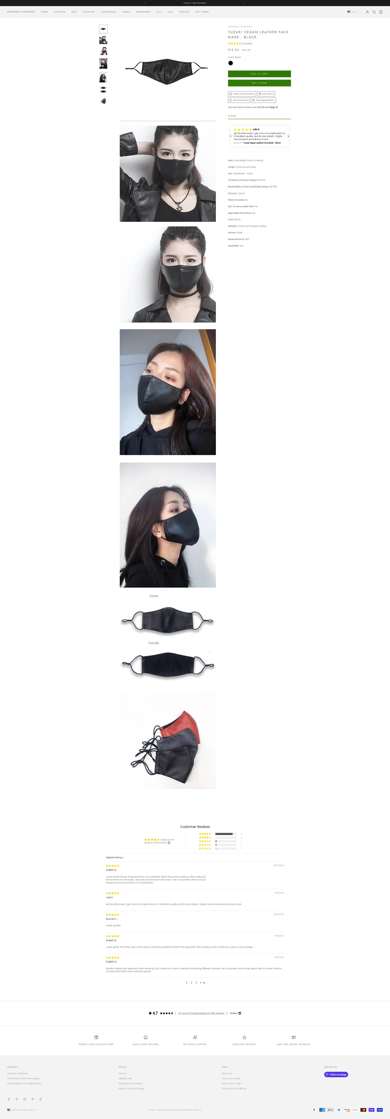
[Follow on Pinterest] (32, 1099)
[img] (112, 865)
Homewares (143, 12)
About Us (227, 1073)
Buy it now (259, 83)
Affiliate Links (125, 1078)
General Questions (17, 1073)
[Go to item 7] (103, 100)
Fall (159, 12)
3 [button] (196, 982)
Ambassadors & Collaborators (24, 1083)
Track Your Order (231, 1078)
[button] (235, 43)
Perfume (184, 12)
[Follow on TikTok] (40, 1099)
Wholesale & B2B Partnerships (23, 1078)
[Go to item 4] (103, 63)
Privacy (123, 1073)
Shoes (126, 12)
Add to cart (259, 73)
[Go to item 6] (103, 89)
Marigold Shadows (240, 26)
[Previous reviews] (231, 136)
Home (44, 12)
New (74, 12)
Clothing (60, 12)
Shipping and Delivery (130, 1083)
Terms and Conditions (234, 1088)
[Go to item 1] (103, 29)
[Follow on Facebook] (8, 1099)
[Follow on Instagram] (24, 1099)
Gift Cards (202, 12)
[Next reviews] (288, 136)
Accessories (109, 12)
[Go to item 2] (103, 40)
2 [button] (191, 982)
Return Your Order (231, 1083)
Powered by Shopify (190, 1110)
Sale (170, 12)
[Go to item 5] (103, 77)
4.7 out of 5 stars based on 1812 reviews (201, 1013)
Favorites (89, 12)
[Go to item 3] (103, 51)
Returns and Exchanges (131, 1088)
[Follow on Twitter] (16, 1099)
